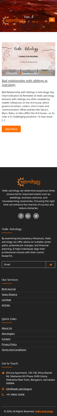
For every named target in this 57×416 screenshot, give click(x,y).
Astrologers (8, 333)
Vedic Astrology (44, 411)
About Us (7, 328)
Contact (6, 339)
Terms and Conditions (14, 349)
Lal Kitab (6, 299)
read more (11, 128)
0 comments (11, 73)
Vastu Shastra (9, 294)
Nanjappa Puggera (30, 73)
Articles (6, 305)
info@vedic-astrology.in (19, 389)
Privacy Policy (9, 344)
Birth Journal (9, 289)
